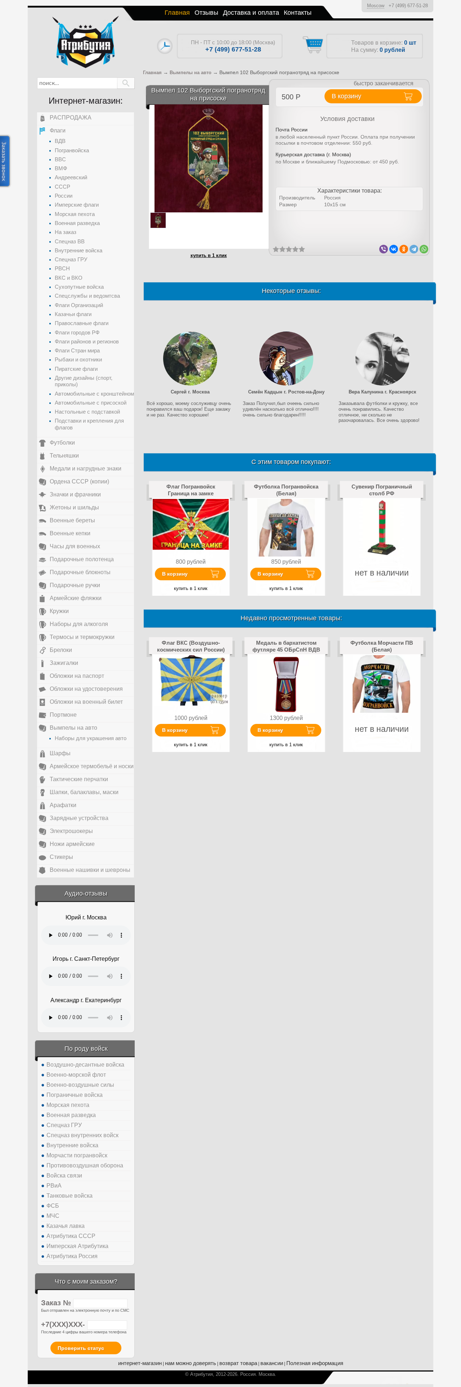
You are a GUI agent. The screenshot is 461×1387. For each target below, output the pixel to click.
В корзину (175, 574)
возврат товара (238, 1363)
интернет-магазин (140, 1363)
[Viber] (383, 249)
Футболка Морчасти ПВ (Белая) (381, 646)
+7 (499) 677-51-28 (408, 5)
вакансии (271, 1363)
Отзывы (206, 12)
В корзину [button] (346, 96)
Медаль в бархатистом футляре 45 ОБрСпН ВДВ (286, 646)
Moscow (375, 5)
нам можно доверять (190, 1363)
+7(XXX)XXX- (64, 1324)
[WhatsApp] (424, 249)
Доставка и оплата (251, 12)
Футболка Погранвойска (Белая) (286, 489)
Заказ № (57, 1303)
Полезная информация (314, 1363)
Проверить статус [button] (81, 1348)
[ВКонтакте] (393, 249)
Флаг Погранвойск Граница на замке (190, 489)
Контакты (298, 12)
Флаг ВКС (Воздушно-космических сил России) (191, 646)
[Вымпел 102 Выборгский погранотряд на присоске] (209, 158)
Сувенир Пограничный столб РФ (382, 489)
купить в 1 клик (209, 255)
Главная (177, 12)
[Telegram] (413, 249)
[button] (126, 83)
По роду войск (86, 1048)
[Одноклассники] (403, 249)
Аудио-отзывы (85, 893)
